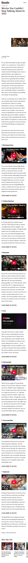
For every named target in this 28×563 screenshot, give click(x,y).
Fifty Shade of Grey (8, 145)
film (5, 283)
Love (2, 339)
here (23, 411)
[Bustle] (5, 2)
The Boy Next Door (8, 222)
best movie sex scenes (14, 69)
